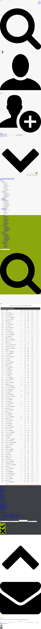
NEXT (38, 484)
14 (23, 484)
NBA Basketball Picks (3, 505)
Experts (3, 181)
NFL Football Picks (3, 503)
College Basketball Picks (4, 506)
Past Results (4, 208)
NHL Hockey (6, 196)
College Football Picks (3, 504)
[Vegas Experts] (20, 179)
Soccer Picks (2, 510)
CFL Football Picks (3, 508)
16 (26, 484)
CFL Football (6, 207)
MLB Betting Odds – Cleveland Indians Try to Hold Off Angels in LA (13, 516)
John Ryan (5, 187)
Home (39, 1)
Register (10, 305)
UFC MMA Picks (3, 509)
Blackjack (5, 245)
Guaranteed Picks (3, 502)
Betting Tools (6, 235)
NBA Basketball (6, 194)
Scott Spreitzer (2, 498)
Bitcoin (5, 213)
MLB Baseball (6, 197)
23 (35, 484)
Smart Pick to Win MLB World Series (8, 514)
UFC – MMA (6, 246)
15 (24, 484)
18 (28, 484)
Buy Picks (3, 191)
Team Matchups (6, 234)
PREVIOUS (7, 484)
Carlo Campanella (3, 490)
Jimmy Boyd (6, 186)
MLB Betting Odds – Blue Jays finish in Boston (9, 515)
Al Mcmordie (6, 182)
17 (27, 484)
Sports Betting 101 (7, 210)
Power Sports (6, 223)
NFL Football (6, 192)
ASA (5, 183)
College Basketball (7, 195)
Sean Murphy (2, 497)
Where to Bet (4, 209)
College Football (6, 193)
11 (19, 484)
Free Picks (4, 199)
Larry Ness (5, 188)
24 (36, 484)
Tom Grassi (6, 224)
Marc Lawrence (6, 189)
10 (18, 484)
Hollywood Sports (7, 185)
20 (31, 484)
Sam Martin (2, 496)
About (40, 2)
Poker (5, 211)
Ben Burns (5, 184)
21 (32, 484)
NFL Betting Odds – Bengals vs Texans (8, 517)
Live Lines (4, 198)
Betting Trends (4, 200)
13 (22, 484)
